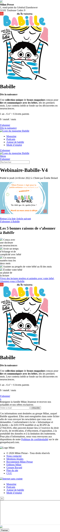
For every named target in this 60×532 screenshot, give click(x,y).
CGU (9, 473)
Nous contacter (14, 456)
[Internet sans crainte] (11, 478)
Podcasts (10, 139)
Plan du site (12, 470)
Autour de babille (15, 142)
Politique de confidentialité (34, 439)
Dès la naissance (8, 128)
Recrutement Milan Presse (19, 461)
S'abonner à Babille (10, 221)
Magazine (11, 136)
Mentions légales (14, 459)
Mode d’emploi (14, 145)
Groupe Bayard (14, 467)
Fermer (4, 530)
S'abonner (5, 125)
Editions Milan (13, 464)
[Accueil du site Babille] (14, 130)
